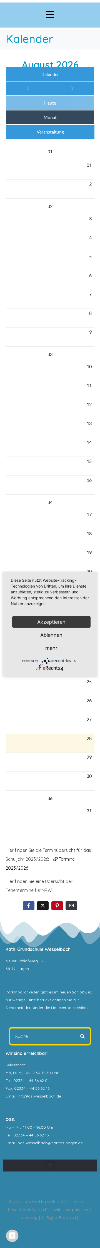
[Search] (82, 1036)
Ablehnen (51, 635)
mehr (51, 648)
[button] (50, 1164)
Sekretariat (16, 1064)
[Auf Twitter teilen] (43, 905)
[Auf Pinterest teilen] (57, 905)
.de (80, 1142)
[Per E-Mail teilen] (71, 905)
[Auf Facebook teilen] (28, 905)
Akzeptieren (51, 622)
